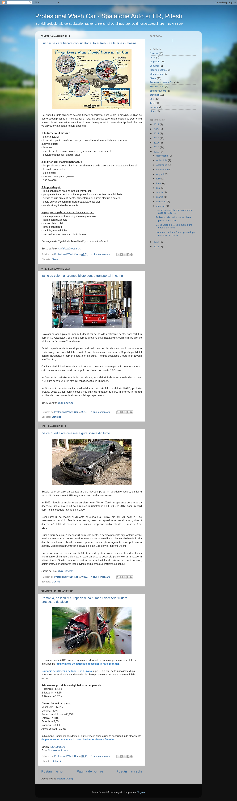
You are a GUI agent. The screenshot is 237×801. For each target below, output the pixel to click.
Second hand (157, 86)
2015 (157, 152)
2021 (157, 124)
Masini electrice (158, 70)
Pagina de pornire (90, 771)
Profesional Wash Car (161, 82)
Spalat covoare (158, 90)
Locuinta (154, 65)
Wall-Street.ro (65, 402)
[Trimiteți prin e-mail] (118, 254)
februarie (161, 201)
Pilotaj (55, 259)
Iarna (152, 57)
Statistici (56, 417)
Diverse (56, 581)
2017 (157, 142)
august (160, 174)
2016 (157, 147)
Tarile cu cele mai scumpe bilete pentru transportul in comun (83, 275)
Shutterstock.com (58, 750)
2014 (157, 242)
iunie (159, 183)
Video (153, 111)
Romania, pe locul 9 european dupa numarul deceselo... (175, 233)
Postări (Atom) (65, 778)
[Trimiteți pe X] (124, 254)
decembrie (162, 155)
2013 (157, 246)
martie (160, 197)
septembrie (162, 169)
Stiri (152, 99)
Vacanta (154, 107)
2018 (157, 138)
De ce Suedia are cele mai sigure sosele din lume (75, 433)
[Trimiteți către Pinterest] (131, 254)
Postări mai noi (52, 771)
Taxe (152, 103)
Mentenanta (156, 74)
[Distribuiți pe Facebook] (128, 254)
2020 (157, 129)
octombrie (162, 165)
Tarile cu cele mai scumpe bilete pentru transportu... (173, 218)
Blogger (141, 792)
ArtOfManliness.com (69, 248)
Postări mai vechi (129, 771)
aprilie (160, 192)
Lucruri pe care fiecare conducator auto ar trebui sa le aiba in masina (89, 43)
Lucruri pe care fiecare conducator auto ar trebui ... (174, 211)
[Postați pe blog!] (121, 254)
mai (158, 188)
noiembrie (162, 160)
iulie (158, 178)
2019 (157, 133)
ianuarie (161, 206)
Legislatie (155, 61)
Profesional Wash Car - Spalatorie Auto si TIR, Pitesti (108, 16)
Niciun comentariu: (101, 254)
